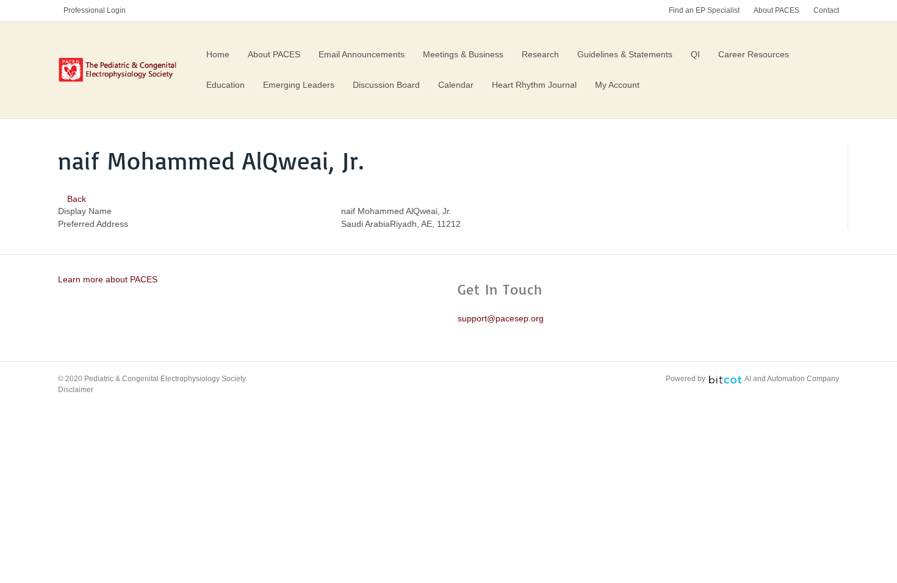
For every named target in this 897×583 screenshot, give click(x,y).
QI (695, 54)
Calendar (456, 85)
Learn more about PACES (107, 279)
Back (75, 199)
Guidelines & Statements (624, 54)
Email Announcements (362, 54)
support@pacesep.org (501, 318)
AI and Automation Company (791, 378)
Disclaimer (75, 389)
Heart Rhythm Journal (534, 85)
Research (540, 54)
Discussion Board (386, 85)
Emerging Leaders (298, 85)
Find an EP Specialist (704, 10)
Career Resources (753, 54)
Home (217, 54)
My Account (617, 85)
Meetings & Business (463, 54)
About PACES (776, 10)
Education (225, 85)
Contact (826, 10)
